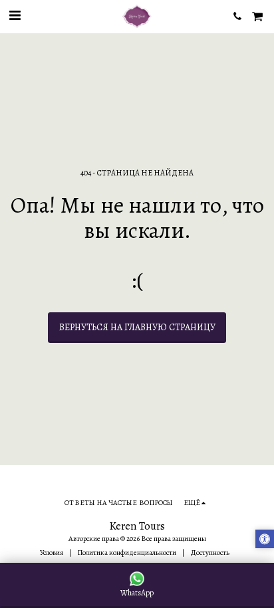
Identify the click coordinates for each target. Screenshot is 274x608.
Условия (51, 552)
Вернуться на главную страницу (137, 327)
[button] (14, 15)
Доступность (209, 552)
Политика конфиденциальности (126, 552)
